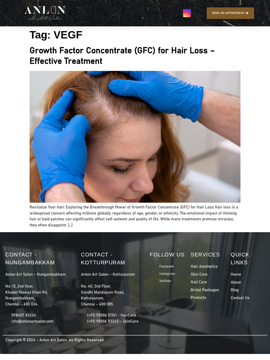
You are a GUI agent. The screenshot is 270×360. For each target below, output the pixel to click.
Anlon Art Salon (53, 340)
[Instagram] (187, 13)
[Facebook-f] (176, 13)
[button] (157, 13)
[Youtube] (197, 13)
